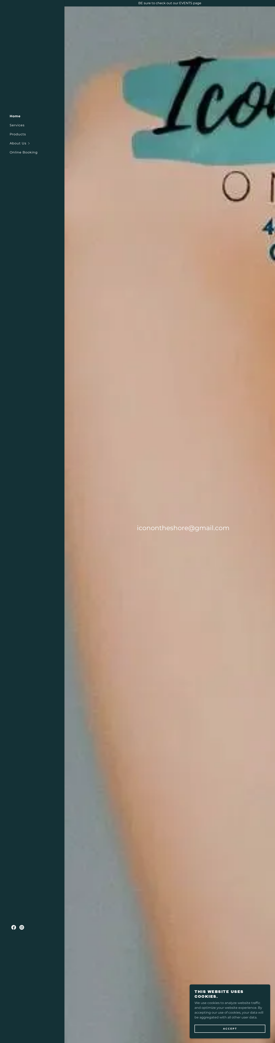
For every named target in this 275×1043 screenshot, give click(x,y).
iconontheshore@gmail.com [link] (183, 528)
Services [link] (17, 125)
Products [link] (18, 134)
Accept (230, 1028)
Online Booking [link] (24, 152)
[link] (14, 927)
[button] (37, 143)
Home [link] (15, 116)
